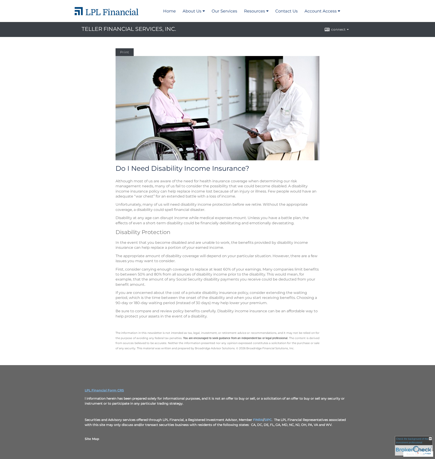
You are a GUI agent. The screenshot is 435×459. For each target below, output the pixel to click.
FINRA (258, 420)
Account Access (320, 11)
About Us (192, 11)
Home (169, 11)
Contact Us (286, 11)
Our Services (224, 11)
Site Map (92, 439)
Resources (254, 11)
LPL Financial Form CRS (104, 390)
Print (124, 52)
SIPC (268, 420)
